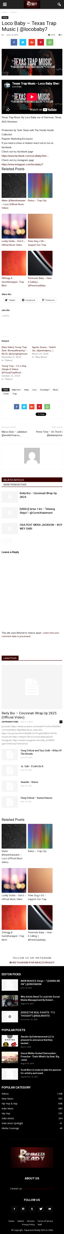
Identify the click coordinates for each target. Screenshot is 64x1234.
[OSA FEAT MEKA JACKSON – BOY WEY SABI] (10, 528)
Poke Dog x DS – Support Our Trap (37, 243)
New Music (7, 1098)
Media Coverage (10, 1128)
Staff (40, 1224)
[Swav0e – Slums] (10, 786)
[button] (59, 4)
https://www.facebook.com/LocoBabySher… (25, 155)
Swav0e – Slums (29, 782)
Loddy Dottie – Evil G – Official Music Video (13, 243)
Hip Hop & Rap (9, 1103)
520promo (16, 389)
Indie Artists (8, 1118)
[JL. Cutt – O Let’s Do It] (10, 770)
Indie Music (8, 1108)
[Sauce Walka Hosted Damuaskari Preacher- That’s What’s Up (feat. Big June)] (10, 1057)
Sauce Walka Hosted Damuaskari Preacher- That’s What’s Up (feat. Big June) (40, 1056)
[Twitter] (41, 1209)
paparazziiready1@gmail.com (38, 1188)
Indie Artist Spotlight (12, 1123)
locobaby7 (44, 389)
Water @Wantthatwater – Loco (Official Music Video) (14, 204)
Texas (6, 393)
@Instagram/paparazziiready (32, 962)
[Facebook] (14, 1209)
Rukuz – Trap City (37, 200)
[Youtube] (49, 1209)
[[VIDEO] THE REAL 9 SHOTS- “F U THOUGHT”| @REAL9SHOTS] (10, 1016)
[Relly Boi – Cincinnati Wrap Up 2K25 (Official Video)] (32, 687)
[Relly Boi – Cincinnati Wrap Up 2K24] (10, 497)
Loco (34, 389)
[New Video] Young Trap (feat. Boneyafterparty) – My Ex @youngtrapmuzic (15, 350)
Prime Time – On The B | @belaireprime (49, 433)
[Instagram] (23, 1209)
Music (55, 389)
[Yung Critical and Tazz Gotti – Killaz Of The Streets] (10, 754)
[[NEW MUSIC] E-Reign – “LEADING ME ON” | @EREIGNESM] (10, 985)
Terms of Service (45, 1221)
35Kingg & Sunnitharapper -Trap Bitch (13, 282)
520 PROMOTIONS (10, 721)
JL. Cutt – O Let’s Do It (32, 766)
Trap (14, 393)
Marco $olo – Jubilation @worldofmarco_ (14, 433)
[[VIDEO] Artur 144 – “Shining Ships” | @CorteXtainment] (10, 512)
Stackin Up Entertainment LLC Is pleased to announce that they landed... (37, 1040)
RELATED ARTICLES (14, 480)
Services (30, 1221)
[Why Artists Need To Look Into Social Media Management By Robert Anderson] (10, 1001)
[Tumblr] (32, 1209)
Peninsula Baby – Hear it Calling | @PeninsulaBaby (40, 282)
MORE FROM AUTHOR (15, 484)
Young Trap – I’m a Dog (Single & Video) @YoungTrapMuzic (14, 369)
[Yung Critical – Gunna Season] (10, 802)
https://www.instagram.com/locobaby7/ (22, 164)
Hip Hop (6, 1113)
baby (26, 389)
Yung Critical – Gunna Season (36, 798)
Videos (5, 17)
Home (4, 12)
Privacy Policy (28, 1224)
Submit (20, 1221)
